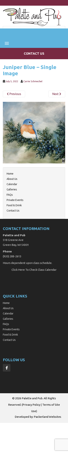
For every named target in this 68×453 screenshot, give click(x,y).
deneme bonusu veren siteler (41, 433)
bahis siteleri (8, 425)
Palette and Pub (32, 398)
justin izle (31, 429)
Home (10, 173)
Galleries (12, 189)
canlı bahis (14, 433)
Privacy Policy (31, 404)
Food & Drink (14, 205)
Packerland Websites (47, 416)
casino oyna (46, 429)
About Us (12, 178)
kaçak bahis (17, 429)
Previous (15, 94)
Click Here (18, 269)
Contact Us (34, 53)
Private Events (15, 200)
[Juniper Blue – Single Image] (34, 132)
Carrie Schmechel (32, 81)
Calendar (12, 184)
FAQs (10, 194)
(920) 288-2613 (12, 256)
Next (55, 94)
